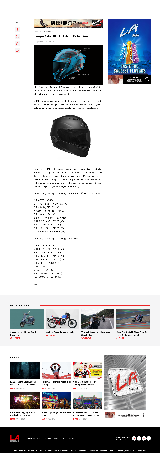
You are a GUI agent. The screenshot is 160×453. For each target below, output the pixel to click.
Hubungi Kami (29, 439)
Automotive (48, 31)
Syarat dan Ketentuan (64, 439)
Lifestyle (37, 31)
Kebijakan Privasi (44, 439)
